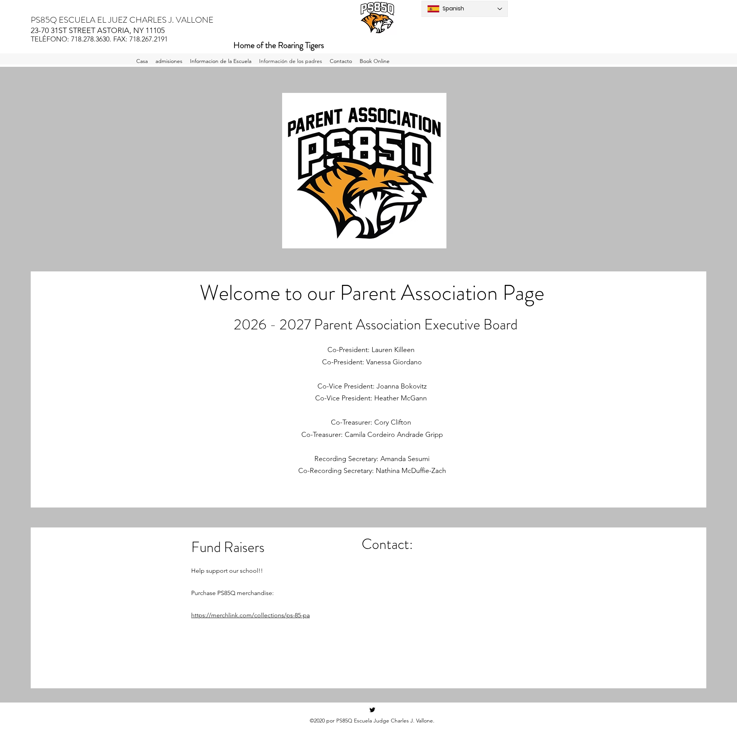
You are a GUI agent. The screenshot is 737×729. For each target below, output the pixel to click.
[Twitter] (372, 710)
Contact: (387, 544)
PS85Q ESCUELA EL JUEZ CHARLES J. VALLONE (122, 20)
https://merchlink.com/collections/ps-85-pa (250, 615)
